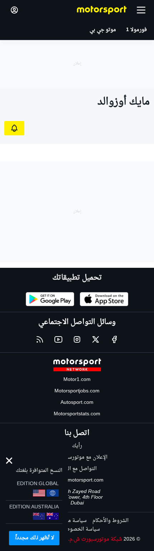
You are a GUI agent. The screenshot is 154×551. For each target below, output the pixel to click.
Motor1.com (77, 380)
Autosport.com (77, 402)
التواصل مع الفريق (77, 469)
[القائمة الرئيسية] (141, 10)
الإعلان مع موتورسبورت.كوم (77, 457)
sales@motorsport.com (77, 480)
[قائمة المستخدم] (14, 10)
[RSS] (40, 339)
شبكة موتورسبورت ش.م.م (93, 539)
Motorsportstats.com (77, 414)
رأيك (77, 446)
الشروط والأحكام (110, 521)
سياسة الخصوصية (80, 529)
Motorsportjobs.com (77, 391)
